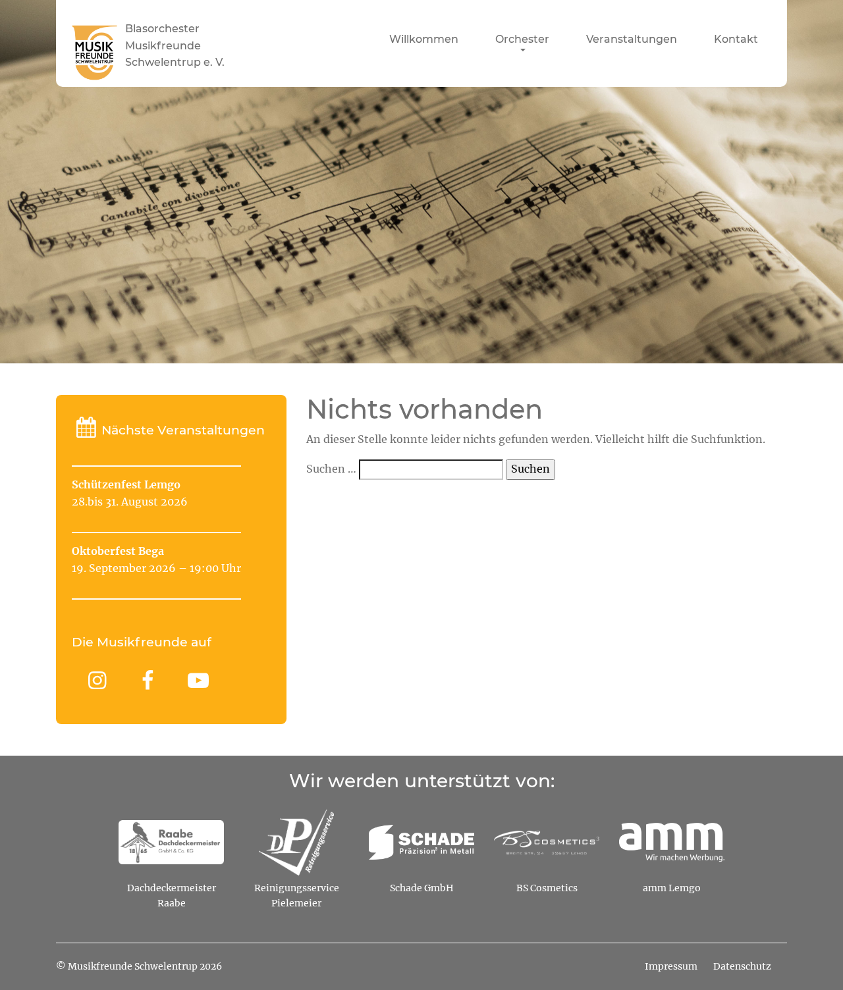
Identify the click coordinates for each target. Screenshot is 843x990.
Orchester (522, 39)
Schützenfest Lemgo (126, 485)
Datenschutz (742, 967)
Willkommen (423, 39)
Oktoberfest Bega (118, 551)
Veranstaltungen (631, 39)
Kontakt (736, 39)
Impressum (671, 967)
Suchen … (331, 469)
